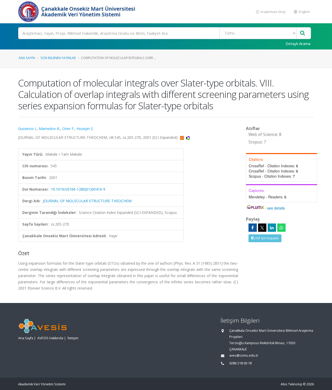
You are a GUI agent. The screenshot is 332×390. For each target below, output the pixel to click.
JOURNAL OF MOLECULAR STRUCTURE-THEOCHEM (87, 200)
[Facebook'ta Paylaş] (252, 227)
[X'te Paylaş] (262, 227)
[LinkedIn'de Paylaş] (272, 227)
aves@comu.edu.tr (243, 355)
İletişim (72, 338)
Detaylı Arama (298, 43)
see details (276, 208)
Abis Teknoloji (291, 384)
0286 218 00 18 (240, 363)
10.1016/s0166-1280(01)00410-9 (78, 189)
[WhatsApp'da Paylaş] (281, 227)
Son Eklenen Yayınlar (58, 58)
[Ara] (302, 33)
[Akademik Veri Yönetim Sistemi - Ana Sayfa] (29, 11)
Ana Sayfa (27, 58)
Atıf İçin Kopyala (266, 238)
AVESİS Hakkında (50, 338)
